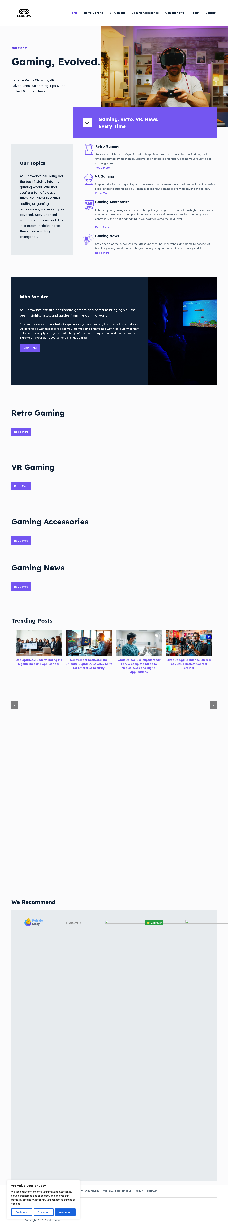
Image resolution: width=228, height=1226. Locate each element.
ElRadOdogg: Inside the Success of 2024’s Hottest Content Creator (139, 664)
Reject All (43, 1212)
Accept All (65, 1212)
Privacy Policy (90, 1191)
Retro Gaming (93, 12)
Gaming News (174, 12)
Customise (22, 1212)
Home (74, 12)
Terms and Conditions (117, 1191)
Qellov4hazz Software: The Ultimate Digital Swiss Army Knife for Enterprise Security (39, 664)
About (195, 12)
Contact (211, 12)
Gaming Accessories (145, 12)
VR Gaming (117, 12)
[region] (43, 1199)
